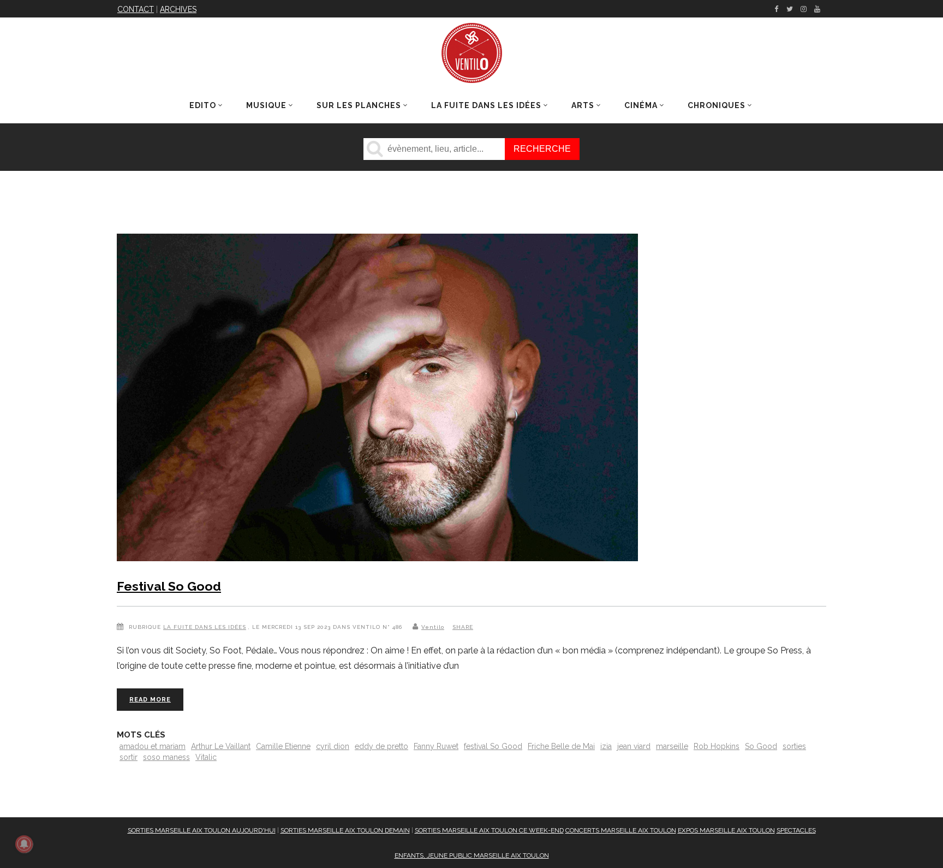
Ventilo (432, 627)
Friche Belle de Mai (561, 746)
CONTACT (135, 9)
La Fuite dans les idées (204, 627)
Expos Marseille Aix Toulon (726, 830)
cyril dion (332, 746)
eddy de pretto (381, 746)
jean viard (633, 746)
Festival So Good (169, 586)
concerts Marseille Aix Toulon (620, 830)
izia (606, 746)
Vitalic (206, 757)
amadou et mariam (153, 746)
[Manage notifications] (24, 844)
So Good (761, 746)
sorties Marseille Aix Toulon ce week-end (489, 830)
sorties (794, 746)
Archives (178, 9)
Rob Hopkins (716, 746)
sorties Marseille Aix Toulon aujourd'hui (202, 830)
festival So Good (493, 746)
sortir (129, 757)
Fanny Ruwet (436, 746)
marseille (672, 746)
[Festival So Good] (377, 400)
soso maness (166, 757)
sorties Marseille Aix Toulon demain (345, 830)
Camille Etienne (283, 746)
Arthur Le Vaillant (220, 746)
